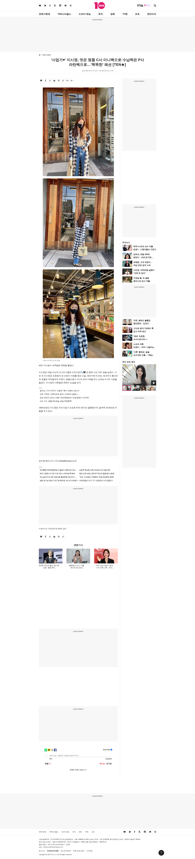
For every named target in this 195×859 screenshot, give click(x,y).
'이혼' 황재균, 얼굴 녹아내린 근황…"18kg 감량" (142, 355)
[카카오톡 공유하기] (41, 80)
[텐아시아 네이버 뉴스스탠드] (65, 5)
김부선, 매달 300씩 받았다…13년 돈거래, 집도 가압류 (142, 257)
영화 (112, 14)
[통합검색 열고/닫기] (155, 5)
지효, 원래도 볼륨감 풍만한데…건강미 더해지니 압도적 (141, 323)
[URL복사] (63, 80)
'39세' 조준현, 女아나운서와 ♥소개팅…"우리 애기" (142, 339)
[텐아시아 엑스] (55, 5)
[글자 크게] (67, 80)
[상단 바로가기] (161, 853)
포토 (137, 14)
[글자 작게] (72, 80)
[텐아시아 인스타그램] (60, 5)
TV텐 (125, 14)
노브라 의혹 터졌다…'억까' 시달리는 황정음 (143, 347)
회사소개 (42, 851)
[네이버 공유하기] (54, 80)
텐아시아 (50, 854)
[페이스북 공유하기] (45, 80)
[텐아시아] (99, 5)
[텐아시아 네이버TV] (45, 5)
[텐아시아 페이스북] (134, 831)
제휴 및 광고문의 (78, 851)
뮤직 (100, 14)
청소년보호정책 (66, 851)
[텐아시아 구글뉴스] (71, 5)
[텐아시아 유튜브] (40, 5)
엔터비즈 (151, 14)
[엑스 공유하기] (50, 80)
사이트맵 (89, 851)
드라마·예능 (85, 14)
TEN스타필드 (64, 14)
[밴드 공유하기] (58, 80)
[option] (139, 374)
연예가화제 (44, 14)
